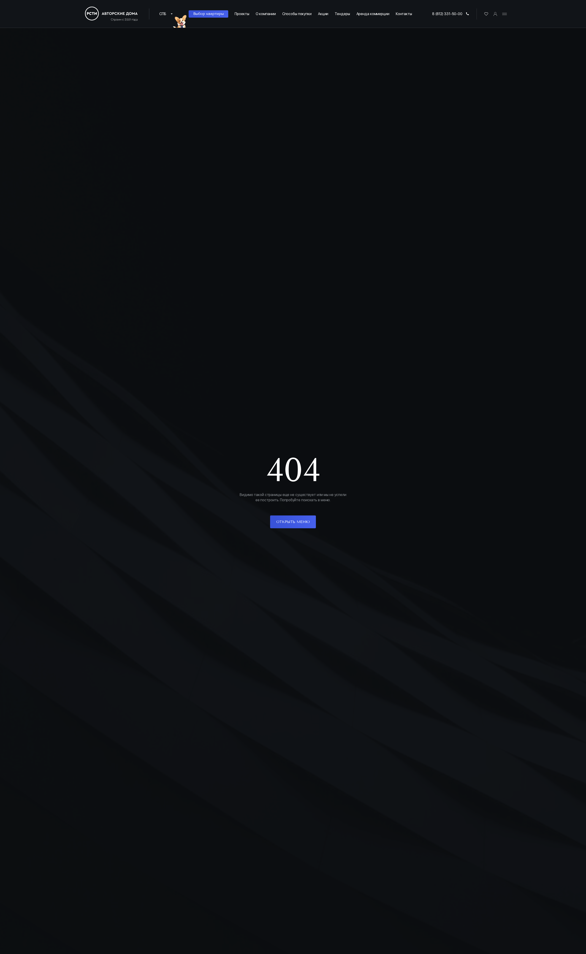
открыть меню (293, 522)
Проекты (242, 14)
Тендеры (342, 14)
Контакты (404, 14)
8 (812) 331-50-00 (447, 14)
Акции (323, 14)
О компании (266, 14)
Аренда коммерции (372, 14)
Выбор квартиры (208, 13)
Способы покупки (297, 14)
